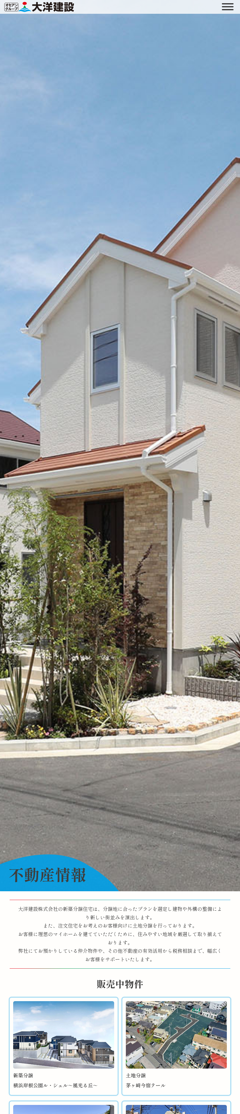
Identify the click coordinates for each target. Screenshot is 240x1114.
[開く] (227, 6)
